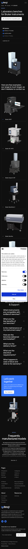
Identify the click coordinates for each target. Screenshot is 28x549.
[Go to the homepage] (5, 507)
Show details (21, 290)
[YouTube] (2, 521)
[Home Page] (4, 2)
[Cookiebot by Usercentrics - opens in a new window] (20, 249)
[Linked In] (5, 521)
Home (2, 5)
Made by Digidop (4, 545)
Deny (14, 298)
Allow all (14, 294)
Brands (8, 5)
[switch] (24, 276)
